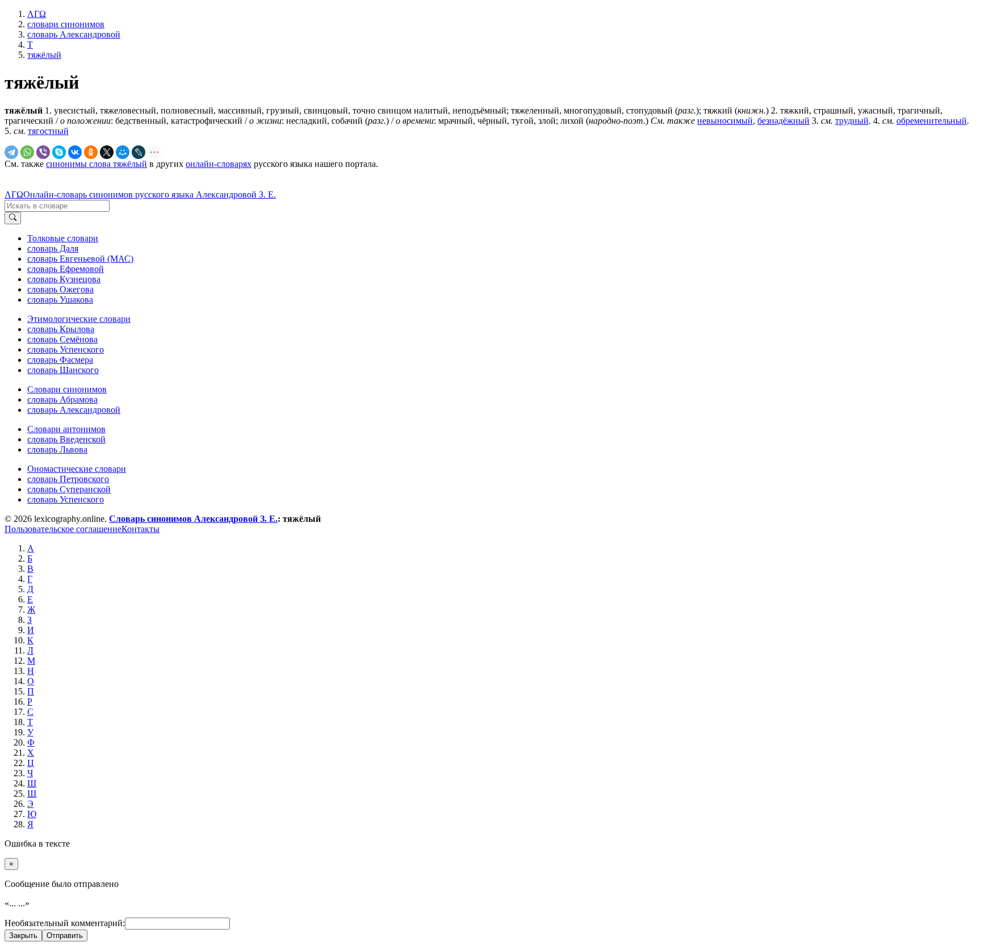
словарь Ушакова (60, 299)
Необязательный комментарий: (65, 923)
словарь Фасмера (60, 360)
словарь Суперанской (69, 489)
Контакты (140, 529)
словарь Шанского (63, 370)
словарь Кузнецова (63, 279)
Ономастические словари (76, 469)
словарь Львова (57, 449)
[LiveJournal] (138, 152)
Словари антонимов (66, 429)
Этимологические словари (79, 319)
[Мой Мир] (122, 152)
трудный (852, 120)
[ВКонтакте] (75, 152)
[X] (107, 152)
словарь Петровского (68, 479)
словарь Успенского (65, 349)
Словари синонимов (67, 389)
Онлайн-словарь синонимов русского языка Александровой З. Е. (149, 194)
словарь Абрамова (62, 399)
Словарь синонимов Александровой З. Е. (193, 519)
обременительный (931, 120)
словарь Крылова (60, 329)
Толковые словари (62, 238)
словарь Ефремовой (65, 269)
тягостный (48, 131)
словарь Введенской (66, 439)
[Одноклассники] (91, 152)
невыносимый (725, 120)
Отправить (65, 935)
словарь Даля (52, 248)
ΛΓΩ (14, 194)
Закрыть (23, 935)
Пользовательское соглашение (63, 529)
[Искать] (13, 218)
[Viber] (43, 152)
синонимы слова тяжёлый (96, 164)
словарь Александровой (73, 410)
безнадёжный (783, 120)
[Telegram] (11, 152)
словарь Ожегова (60, 289)
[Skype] (59, 152)
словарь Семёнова (62, 339)
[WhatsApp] (27, 152)
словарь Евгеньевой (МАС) (80, 258)
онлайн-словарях (218, 164)
